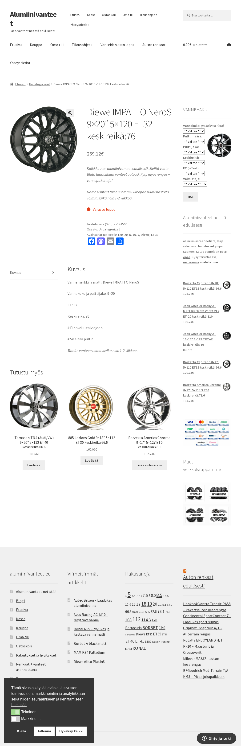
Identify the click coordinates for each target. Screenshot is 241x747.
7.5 (145, 595)
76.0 (167, 612)
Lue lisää (33, 465)
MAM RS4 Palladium (89, 652)
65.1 (169, 604)
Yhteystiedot (79, 25)
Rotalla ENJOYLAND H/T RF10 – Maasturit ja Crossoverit (203, 646)
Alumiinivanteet (33, 19)
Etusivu (75, 15)
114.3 (146, 619)
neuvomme (191, 262)
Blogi (20, 600)
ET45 (139, 641)
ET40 (129, 641)
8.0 (153, 595)
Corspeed (130, 634)
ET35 (157, 634)
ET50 (148, 642)
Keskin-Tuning (160, 641)
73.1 (161, 611)
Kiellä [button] (21, 731)
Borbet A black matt (90, 643)
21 (159, 604)
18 (143, 604)
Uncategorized (39, 84)
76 (134, 235)
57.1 (163, 604)
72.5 (147, 612)
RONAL (139, 648)
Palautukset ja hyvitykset (36, 655)
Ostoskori (109, 15)
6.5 (134, 596)
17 (138, 604)
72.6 (153, 611)
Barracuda (133, 627)
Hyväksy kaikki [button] (71, 731)
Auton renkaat (154, 44)
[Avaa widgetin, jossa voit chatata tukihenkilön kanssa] (216, 739)
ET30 (149, 634)
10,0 (128, 604)
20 (126, 235)
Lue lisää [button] (19, 705)
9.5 (167, 596)
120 (120, 235)
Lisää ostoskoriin (149, 465)
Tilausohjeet (148, 15)
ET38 (164, 634)
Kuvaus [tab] (15, 272)
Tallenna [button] (44, 731)
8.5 (159, 595)
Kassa (91, 15)
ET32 (154, 235)
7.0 (140, 596)
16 (134, 604)
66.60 (141, 612)
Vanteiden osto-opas (117, 44)
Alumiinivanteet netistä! (36, 591)
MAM (128, 648)
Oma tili (128, 15)
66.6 (135, 612)
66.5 (128, 611)
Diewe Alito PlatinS (89, 661)
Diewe (145, 235)
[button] (70, 113)
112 (136, 619)
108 (128, 619)
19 (149, 604)
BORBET (150, 627)
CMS (162, 628)
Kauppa (36, 44)
